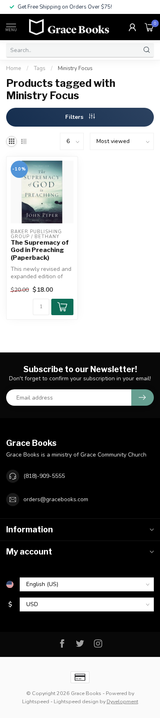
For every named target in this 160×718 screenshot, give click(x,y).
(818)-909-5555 (44, 476)
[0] (149, 27)
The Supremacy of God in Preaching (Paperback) (40, 250)
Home (13, 68)
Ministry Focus (75, 68)
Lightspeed (35, 701)
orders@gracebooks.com (55, 499)
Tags (40, 68)
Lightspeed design (76, 701)
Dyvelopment (122, 701)
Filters (75, 117)
